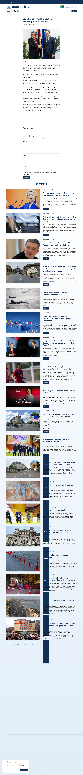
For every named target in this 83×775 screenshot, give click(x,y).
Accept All (24, 769)
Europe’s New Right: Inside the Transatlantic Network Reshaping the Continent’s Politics (58, 318)
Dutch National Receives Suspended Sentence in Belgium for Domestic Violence (57, 532)
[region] (15, 766)
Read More (46, 208)
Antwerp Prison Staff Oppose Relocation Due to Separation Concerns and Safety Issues (59, 219)
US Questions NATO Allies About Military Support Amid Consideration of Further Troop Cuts (59, 342)
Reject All (16, 769)
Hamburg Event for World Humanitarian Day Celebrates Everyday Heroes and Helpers (59, 625)
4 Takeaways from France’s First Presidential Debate (56, 440)
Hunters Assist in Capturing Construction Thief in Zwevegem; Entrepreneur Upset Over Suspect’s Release (59, 268)
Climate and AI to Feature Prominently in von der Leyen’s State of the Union (59, 194)
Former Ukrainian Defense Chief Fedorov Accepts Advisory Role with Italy (59, 243)
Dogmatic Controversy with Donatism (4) (58, 486)
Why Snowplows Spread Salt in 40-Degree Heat (57, 556)
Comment (25, 141)
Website (25, 166)
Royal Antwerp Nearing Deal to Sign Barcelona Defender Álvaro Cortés (57, 367)
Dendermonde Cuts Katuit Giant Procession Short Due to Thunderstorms (59, 579)
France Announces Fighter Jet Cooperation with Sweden (55, 293)
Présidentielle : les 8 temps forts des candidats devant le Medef (57, 508)
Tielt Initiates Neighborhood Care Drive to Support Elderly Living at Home (59, 463)
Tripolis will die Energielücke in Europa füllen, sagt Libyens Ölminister (58, 601)
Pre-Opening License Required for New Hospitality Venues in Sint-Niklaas (59, 415)
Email (24, 161)
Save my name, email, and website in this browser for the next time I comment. (41, 173)
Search (74, 11)
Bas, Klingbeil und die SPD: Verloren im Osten (59, 391)
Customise (8, 769)
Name (24, 155)
